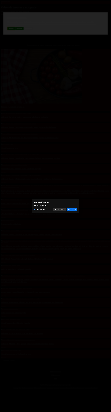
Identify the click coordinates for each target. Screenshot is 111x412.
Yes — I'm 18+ (72, 209)
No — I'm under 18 (60, 209)
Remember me (40, 209)
